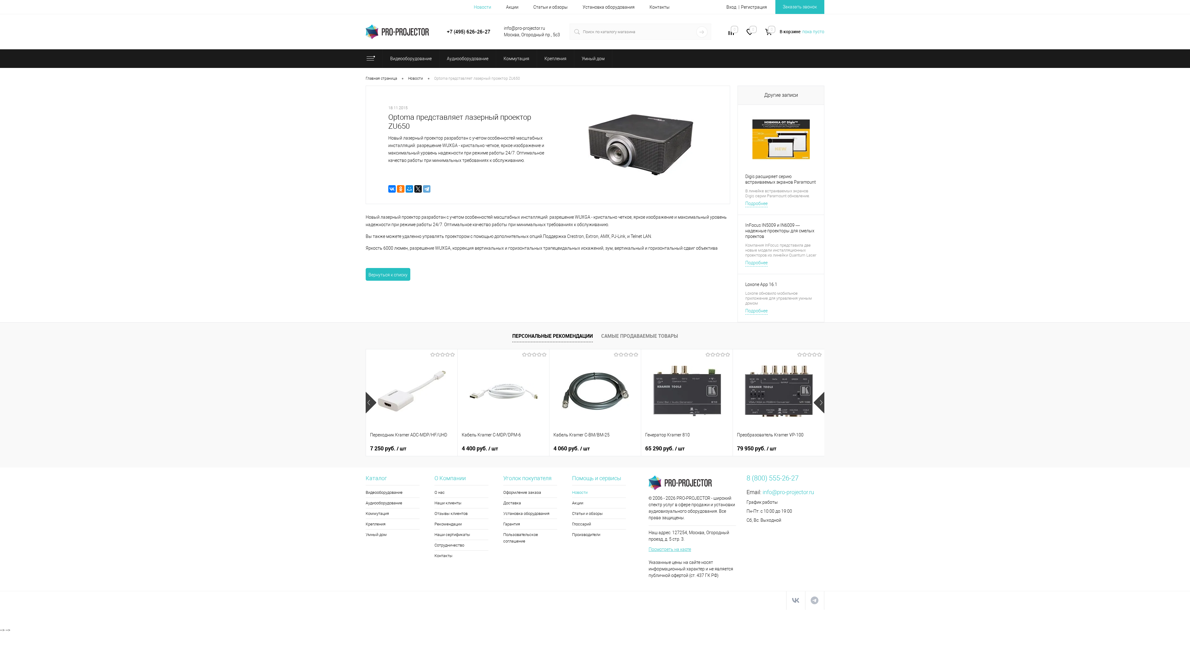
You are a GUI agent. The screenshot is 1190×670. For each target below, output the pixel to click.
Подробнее (756, 203)
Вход (731, 7)
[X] (418, 189)
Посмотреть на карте (670, 549)
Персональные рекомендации (552, 336)
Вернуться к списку (388, 274)
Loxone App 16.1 (761, 284)
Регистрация (754, 7)
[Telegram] (426, 189)
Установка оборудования (609, 7)
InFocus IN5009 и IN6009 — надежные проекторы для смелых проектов (779, 231)
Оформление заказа (522, 492)
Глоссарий (581, 524)
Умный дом (376, 534)
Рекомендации (448, 524)
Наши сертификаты (452, 534)
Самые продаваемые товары (639, 336)
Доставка (512, 503)
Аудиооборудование (384, 503)
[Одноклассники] (400, 189)
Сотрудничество (449, 545)
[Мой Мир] (409, 189)
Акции (512, 7)
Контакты (660, 7)
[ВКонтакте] (392, 189)
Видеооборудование (384, 492)
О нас (439, 492)
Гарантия (511, 524)
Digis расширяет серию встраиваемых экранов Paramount (780, 179)
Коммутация (377, 513)
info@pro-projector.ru (788, 492)
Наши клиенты (447, 503)
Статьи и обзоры (550, 7)
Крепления (376, 524)
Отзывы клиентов (451, 513)
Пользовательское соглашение (520, 537)
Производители (586, 534)
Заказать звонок (800, 6)
